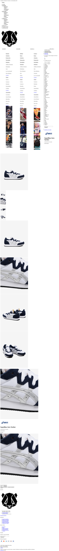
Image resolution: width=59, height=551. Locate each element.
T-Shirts (7, 88)
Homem (7, 53)
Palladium (8, 66)
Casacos (7, 81)
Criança (35, 53)
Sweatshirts (8, 86)
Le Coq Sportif (9, 71)
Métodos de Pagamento (5, 522)
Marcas (3, 527)
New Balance (8, 73)
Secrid (7, 103)
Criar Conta (46, 53)
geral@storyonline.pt (5, 512)
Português (49, 52)
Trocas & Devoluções (5, 521)
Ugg (7, 68)
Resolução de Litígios (5, 520)
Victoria (35, 73)
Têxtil (7, 77)
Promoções (8, 57)
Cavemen (8, 94)
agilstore (1, 547)
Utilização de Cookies (5, 523)
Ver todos (7, 75)
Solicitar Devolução (5, 529)
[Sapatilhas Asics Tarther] (3, 197)
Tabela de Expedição (5, 528)
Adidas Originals (9, 64)
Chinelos (7, 55)
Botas (21, 55)
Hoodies (7, 84)
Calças (7, 79)
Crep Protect (8, 96)
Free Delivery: (46, 55)
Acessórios (8, 92)
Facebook (1, 515)
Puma (21, 75)
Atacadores (22, 96)
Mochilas (8, 99)
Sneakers (7, 62)
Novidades (8, 60)
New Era (7, 101)
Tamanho (1, 485)
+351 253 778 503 (5, 513)
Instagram (4, 515)
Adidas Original (23, 66)
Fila (21, 73)
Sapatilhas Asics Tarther (47, 129)
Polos (35, 86)
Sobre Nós (3, 526)
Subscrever (2, 537)
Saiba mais (2, 550)
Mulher (21, 53)
